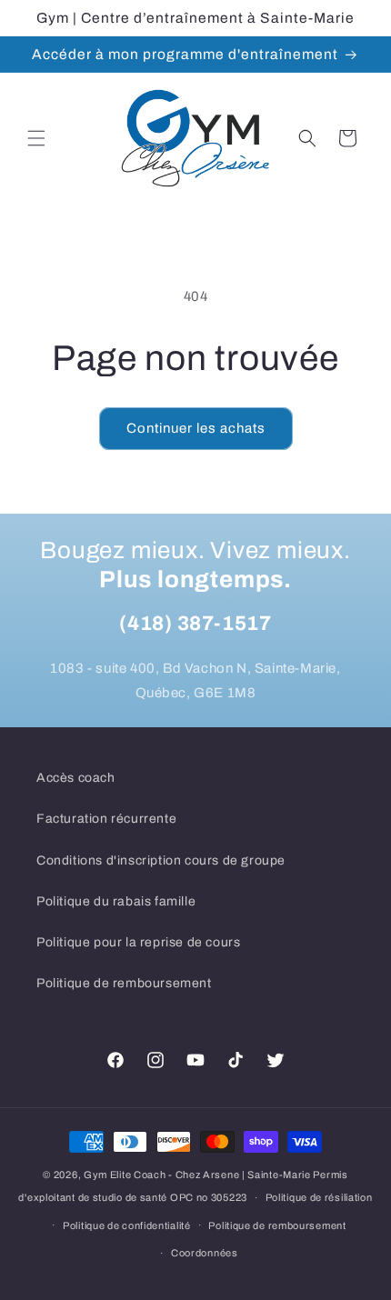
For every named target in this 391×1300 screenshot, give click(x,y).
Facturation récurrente (106, 818)
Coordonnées (204, 1252)
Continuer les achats (196, 428)
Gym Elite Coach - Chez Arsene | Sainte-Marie (197, 1174)
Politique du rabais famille (116, 901)
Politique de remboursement (124, 983)
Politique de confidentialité (127, 1225)
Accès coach (75, 778)
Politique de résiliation (319, 1197)
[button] (36, 138)
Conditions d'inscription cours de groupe (161, 860)
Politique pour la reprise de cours (138, 942)
